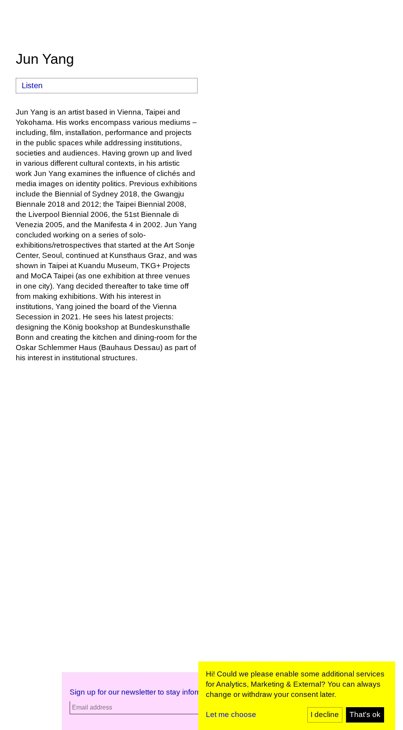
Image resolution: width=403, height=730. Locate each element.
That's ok (365, 714)
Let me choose (231, 714)
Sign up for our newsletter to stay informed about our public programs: (187, 692)
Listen (32, 85)
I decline (325, 714)
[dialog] (296, 695)
